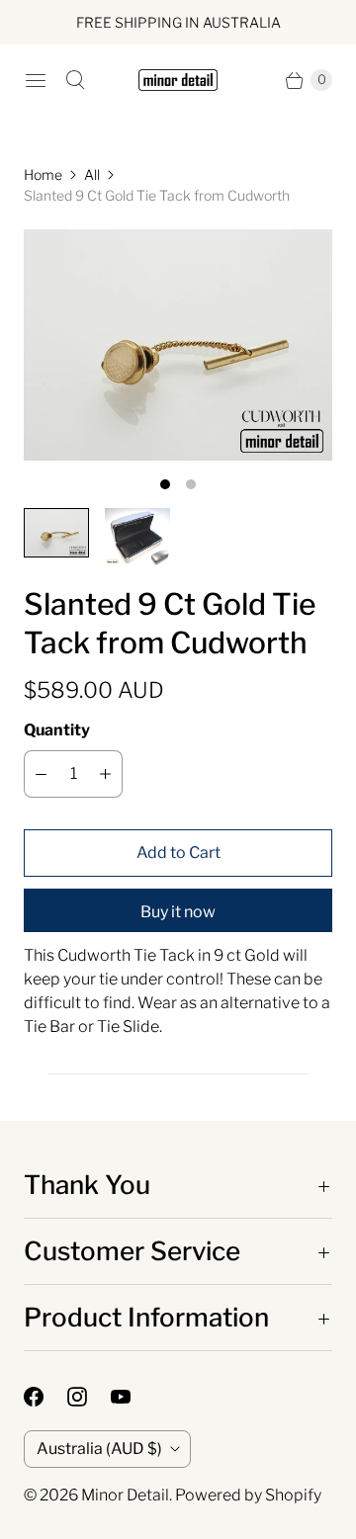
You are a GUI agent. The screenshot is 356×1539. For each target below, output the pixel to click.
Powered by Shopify (248, 1495)
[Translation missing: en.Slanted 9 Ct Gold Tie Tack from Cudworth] (56, 532)
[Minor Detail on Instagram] (89, 1396)
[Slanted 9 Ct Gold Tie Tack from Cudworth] (178, 345)
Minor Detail (125, 1495)
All (92, 174)
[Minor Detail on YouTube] (132, 1396)
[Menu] (35, 80)
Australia (99, 1448)
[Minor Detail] (178, 80)
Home (43, 174)
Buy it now (178, 911)
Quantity (57, 730)
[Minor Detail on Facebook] (45, 1396)
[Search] (75, 80)
